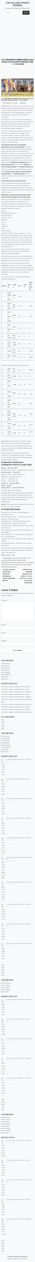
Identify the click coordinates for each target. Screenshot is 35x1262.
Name (3, 625)
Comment (5, 600)
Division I (21, 562)
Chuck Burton (5, 663)
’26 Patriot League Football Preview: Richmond (16, 692)
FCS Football (29, 562)
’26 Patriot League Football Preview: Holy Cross (16, 704)
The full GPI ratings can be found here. (13, 180)
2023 (2, 972)
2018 (2, 726)
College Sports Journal (10, 558)
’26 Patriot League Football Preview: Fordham (15, 707)
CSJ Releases (22, 558)
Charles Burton (6, 983)
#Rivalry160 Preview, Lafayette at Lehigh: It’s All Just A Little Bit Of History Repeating (25, 576)
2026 (2, 965)
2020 (2, 722)
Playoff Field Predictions (9, 567)
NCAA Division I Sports (14, 560)
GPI (11, 564)
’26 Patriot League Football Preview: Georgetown (16, 712)
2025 (2, 967)
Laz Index (7, 171)
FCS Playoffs (5, 564)
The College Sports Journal (17, 4)
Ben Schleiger (5, 672)
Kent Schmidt (5, 668)
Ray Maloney (5, 670)
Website (3, 641)
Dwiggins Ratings (19, 173)
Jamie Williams (6, 674)
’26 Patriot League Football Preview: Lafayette (16, 697)
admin (24, 103)
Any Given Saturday (10, 166)
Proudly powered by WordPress (17, 1256)
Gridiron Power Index (20, 564)
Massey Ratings (16, 171)
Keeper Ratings (6, 173)
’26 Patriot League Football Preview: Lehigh (15, 689)
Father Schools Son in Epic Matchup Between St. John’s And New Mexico (9, 575)
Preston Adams (6, 1130)
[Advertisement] (17, 35)
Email (3, 633)
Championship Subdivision (9, 562)
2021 (2, 720)
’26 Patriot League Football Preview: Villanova (15, 686)
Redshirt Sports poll (26, 166)
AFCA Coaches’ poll (7, 164)
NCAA (29, 564)
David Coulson (5, 666)
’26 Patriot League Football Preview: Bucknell (15, 709)
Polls (24, 560)
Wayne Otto (5, 679)
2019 (2, 724)
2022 (2, 975)
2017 (2, 728)
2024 (2, 970)
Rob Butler (4, 677)
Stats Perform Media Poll (19, 162)
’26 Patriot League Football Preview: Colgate (15, 694)
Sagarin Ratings (26, 171)
